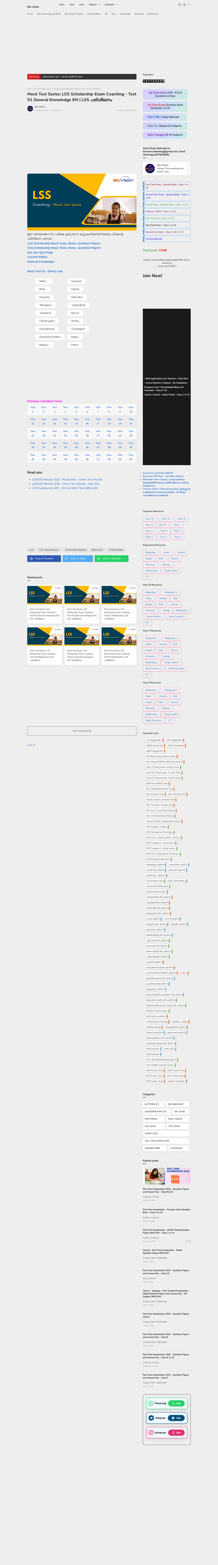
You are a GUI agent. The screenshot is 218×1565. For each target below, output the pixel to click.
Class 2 (163, 537)
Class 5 (164, 531)
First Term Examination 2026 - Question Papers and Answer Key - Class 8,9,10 (166, 1190)
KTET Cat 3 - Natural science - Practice (163, 837)
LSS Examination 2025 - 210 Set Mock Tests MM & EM (65, 488)
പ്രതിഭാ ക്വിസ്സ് (154, 1027)
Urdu (175, 598)
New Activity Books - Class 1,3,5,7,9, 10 (164, 232)
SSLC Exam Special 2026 (48, 14)
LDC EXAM (150, 1126)
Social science (171, 570)
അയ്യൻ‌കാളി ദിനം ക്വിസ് (159, 935)
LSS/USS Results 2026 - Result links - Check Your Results (67, 479)
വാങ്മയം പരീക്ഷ (180, 1022)
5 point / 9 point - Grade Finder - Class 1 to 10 (166, 394)
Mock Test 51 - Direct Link (45, 271)
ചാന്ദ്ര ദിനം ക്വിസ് (155, 870)
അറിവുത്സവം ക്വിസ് (156, 1016)
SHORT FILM (151, 1133)
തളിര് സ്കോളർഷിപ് (155, 751)
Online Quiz (153, 14)
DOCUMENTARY (176, 1104)
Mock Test (139, 14)
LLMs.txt (31, 745)
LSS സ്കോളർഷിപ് (154, 740)
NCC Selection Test (177, 794)
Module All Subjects (165, 126)
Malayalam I (151, 592)
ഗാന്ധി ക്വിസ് (153, 919)
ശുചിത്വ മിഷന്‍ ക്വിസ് (157, 984)
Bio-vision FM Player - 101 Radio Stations (163, 476)
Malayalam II (171, 592)
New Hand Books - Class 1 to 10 (161, 225)
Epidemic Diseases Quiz (157, 1011)
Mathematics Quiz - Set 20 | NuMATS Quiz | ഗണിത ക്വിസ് (71, 77)
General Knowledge (40, 261)
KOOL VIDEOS (175, 1119)
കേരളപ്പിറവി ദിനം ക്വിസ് (158, 913)
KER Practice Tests (155, 1070)
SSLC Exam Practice (73, 14)
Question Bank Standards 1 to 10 (165, 107)
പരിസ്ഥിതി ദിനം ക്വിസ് (157, 940)
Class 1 (177, 537)
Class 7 (176, 525)
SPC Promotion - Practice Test (160, 805)
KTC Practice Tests (176, 1076)
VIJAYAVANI (176, 1148)
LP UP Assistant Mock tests (158, 859)
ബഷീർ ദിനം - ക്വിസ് (156, 875)
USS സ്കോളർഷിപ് (174, 740)
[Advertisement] (109, 44)
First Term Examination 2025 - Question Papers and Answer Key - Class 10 (166, 1272)
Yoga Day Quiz (153, 1054)
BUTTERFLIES (152, 1104)
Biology (166, 610)
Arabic (166, 552)
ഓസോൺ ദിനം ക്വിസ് (157, 946)
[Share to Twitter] (78, 558)
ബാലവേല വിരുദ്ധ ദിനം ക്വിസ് (160, 1043)
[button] (185, 4)
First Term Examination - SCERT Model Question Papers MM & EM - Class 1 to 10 (166, 1231)
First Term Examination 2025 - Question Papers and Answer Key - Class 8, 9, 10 (166, 1356)
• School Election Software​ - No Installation (165, 383)
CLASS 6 (146, 1322)
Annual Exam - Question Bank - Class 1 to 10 (167, 204)
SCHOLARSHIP (116, 550)
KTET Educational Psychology (160, 832)
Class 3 (149, 537)
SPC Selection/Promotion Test (160, 789)
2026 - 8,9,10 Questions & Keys (165, 94)
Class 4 (176, 531)
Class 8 (162, 525)
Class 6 (149, 531)
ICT (147, 577)
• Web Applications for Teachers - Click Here (166, 378)
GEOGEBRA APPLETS (156, 1111)
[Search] (180, 4)
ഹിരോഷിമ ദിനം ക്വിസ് (157, 957)
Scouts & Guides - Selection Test (161, 800)
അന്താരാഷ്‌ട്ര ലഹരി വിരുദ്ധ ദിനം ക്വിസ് (165, 1005)
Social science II (176, 616)
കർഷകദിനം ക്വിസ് (155, 989)
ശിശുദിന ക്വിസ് (179, 924)
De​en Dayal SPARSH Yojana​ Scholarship (165, 762)
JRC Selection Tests (155, 794)
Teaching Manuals (154, 239)
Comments (56, 110)
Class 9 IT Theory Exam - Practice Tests (164, 772)
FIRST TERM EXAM (159, 1258)
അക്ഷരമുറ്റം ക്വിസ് (155, 864)
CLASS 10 (147, 1197)
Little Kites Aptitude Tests (157, 783)
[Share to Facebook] (44, 558)
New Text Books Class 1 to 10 (160, 218)
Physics (174, 558)
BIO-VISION (40, 107)
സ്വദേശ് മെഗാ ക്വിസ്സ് (157, 1022)
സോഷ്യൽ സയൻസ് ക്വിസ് (160, 967)
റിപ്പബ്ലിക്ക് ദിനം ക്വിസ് (157, 902)
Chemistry (150, 564)
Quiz (113, 14)
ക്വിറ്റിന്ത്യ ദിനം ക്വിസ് (157, 908)
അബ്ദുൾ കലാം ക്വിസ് (156, 924)
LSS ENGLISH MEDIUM (75, 550)
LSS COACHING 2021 (49, 550)
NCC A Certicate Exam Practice (160, 816)
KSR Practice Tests (176, 1070)
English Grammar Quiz (156, 892)
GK (106, 14)
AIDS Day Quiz (153, 1049)
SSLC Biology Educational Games (161, 1059)
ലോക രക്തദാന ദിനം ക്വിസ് (160, 1038)
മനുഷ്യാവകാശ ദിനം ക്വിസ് (160, 978)
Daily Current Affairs (177, 881)
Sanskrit (181, 552)
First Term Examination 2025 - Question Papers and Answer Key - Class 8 (166, 1336)
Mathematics (152, 570)
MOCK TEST (97, 550)
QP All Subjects (165, 134)
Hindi (160, 558)
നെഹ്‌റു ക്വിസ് (172, 919)
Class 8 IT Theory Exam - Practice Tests (164, 778)
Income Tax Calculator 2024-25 (158, 473)
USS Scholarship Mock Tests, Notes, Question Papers (64, 247)
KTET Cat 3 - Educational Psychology (163, 854)
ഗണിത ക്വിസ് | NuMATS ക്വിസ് (161, 973)
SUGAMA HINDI (152, 1148)
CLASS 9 (146, 1301)
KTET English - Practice (157, 827)
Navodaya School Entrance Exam (161, 756)
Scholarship (125, 14)
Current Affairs (94, 14)
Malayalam (151, 552)
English (149, 558)
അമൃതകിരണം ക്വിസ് (176, 1027)
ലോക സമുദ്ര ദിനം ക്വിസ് (159, 951)
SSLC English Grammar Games (160, 1065)
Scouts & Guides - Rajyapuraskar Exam (164, 821)
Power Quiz (169, 1049)
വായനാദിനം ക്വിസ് (178, 864)
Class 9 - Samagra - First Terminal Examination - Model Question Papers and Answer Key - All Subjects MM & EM (166, 1293)
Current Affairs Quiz (155, 881)
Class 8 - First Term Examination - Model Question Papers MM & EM (162, 1252)
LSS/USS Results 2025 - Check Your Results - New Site (65, 483)
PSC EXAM (174, 1126)
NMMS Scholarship (155, 745)
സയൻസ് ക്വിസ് (154, 962)
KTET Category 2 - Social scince (161, 843)
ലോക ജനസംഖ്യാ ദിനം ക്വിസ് (161, 1000)
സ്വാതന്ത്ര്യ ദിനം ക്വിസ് (159, 897)
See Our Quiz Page (40, 252)
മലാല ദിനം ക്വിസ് (155, 929)
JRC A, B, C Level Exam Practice (161, 810)
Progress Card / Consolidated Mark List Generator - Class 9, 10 (163, 389)
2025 (145, 1278)
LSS (31, 550)
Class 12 (150, 519)
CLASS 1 (146, 1218)
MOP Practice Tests (155, 1081)
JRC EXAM (179, 1111)
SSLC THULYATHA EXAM (157, 1141)
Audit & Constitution (177, 1081)
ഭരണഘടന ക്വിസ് (176, 1032)
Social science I (154, 616)
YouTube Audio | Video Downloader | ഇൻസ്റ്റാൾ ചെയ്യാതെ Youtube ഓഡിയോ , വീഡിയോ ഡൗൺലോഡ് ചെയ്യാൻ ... (166, 492)
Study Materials (164, 117)
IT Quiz (184, 973)
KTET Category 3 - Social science (161, 848)
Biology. (166, 564)
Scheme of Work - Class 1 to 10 (160, 211)
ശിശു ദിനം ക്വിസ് (177, 870)
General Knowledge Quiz (157, 886)
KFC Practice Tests (155, 1076)
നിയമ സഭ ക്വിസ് (155, 1032)
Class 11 (166, 519)
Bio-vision (33, 7)
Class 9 (149, 525)
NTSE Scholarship (176, 745)
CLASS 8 (155, 1197)
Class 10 (181, 519)
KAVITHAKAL (151, 1119)
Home (30, 14)
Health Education (176, 668)
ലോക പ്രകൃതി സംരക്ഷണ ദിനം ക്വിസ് (164, 994)
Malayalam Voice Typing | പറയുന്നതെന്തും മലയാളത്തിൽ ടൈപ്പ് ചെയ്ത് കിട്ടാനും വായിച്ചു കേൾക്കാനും (165, 482)
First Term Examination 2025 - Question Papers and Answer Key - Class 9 (166, 1376)
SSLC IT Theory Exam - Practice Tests (163, 767)
